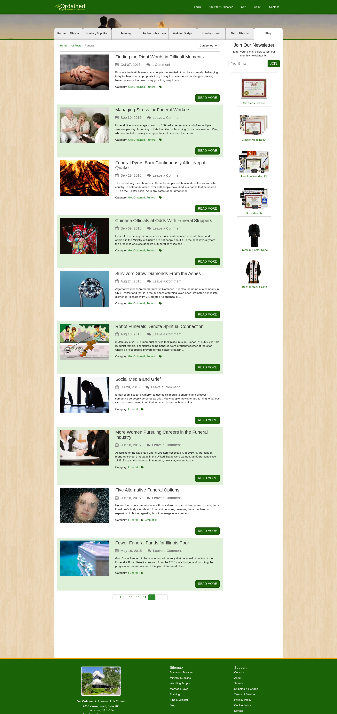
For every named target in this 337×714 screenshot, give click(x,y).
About (257, 6)
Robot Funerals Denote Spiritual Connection (159, 326)
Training (126, 33)
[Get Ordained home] (69, 7)
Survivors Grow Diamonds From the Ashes (158, 273)
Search (238, 683)
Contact (274, 6)
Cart (243, 6)
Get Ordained (136, 86)
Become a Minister (68, 33)
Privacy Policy (242, 699)
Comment (161, 65)
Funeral (151, 86)
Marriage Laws (211, 33)
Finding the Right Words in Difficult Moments (159, 56)
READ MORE (207, 97)
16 (158, 597)
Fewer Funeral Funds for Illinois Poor (152, 542)
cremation (151, 519)
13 (137, 597)
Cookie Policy (242, 705)
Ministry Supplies (97, 33)
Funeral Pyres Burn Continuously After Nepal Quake (160, 165)
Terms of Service (244, 694)
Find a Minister (240, 33)
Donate (238, 710)
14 (144, 597)
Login (197, 6)
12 (130, 597)
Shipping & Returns (246, 688)
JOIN (273, 63)
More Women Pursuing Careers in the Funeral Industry (161, 435)
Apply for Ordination (221, 6)
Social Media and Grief (138, 379)
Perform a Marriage (154, 33)
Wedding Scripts (183, 33)
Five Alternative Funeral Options (147, 489)
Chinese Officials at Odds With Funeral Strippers (163, 220)
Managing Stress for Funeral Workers (153, 109)
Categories (206, 45)
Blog (268, 33)
